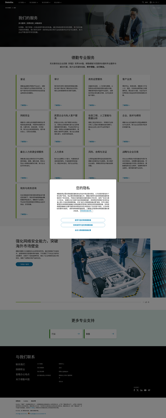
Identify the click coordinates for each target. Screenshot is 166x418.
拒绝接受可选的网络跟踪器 (83, 225)
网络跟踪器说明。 (86, 211)
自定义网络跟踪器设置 (83, 230)
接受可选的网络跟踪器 (83, 220)
